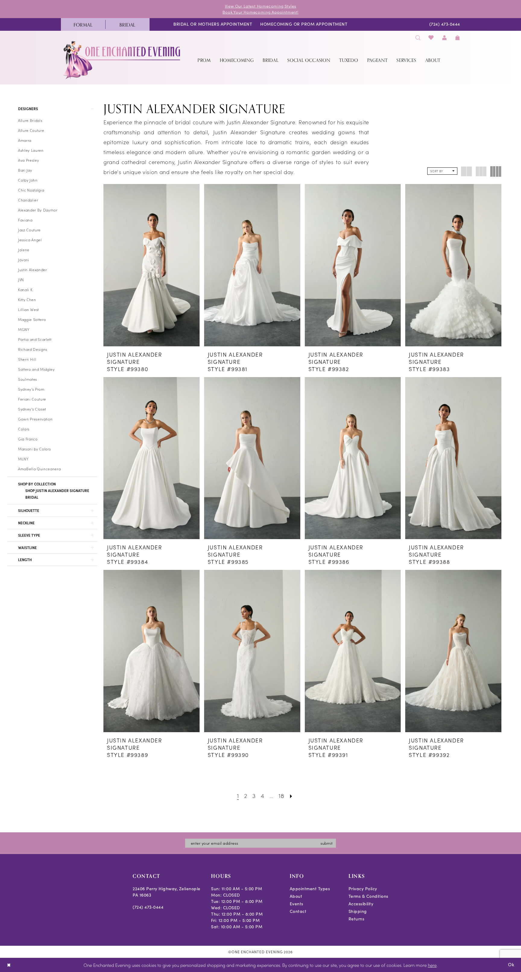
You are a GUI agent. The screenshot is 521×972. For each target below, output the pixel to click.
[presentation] (151, 265)
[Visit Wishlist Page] (431, 37)
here (432, 965)
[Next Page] (291, 795)
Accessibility (361, 904)
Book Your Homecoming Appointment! (260, 12)
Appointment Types (310, 888)
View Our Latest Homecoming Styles (260, 6)
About (296, 896)
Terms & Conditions (368, 896)
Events (296, 904)
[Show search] (418, 37)
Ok (511, 964)
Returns (357, 919)
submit (326, 843)
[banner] (122, 59)
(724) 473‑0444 (148, 907)
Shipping (358, 911)
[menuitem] (83, 24)
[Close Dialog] (9, 965)
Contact (298, 911)
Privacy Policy (363, 888)
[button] (444, 37)
